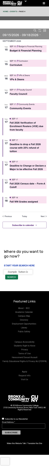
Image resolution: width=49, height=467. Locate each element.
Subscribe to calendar (23, 225)
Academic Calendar (24, 312)
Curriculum (16, 65)
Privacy (24, 349)
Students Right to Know (24, 345)
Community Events (20, 108)
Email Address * (8, 422)
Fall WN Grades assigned (24, 201)
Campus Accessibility (24, 342)
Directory (24, 320)
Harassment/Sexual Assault (24, 357)
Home (5, 11)
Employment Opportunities (24, 324)
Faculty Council (18, 94)
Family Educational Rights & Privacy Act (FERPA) (24, 361)
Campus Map (24, 316)
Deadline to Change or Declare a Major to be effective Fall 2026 (28, 167)
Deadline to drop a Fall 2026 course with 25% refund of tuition (25, 148)
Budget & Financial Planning (26, 50)
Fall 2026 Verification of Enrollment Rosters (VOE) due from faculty (26, 126)
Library (24, 327)
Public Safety (24, 331)
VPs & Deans (17, 79)
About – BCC (24, 308)
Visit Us (24, 379)
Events (13, 11)
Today (24, 216)
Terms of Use (24, 353)
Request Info (24, 375)
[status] (18, 272)
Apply (24, 371)
